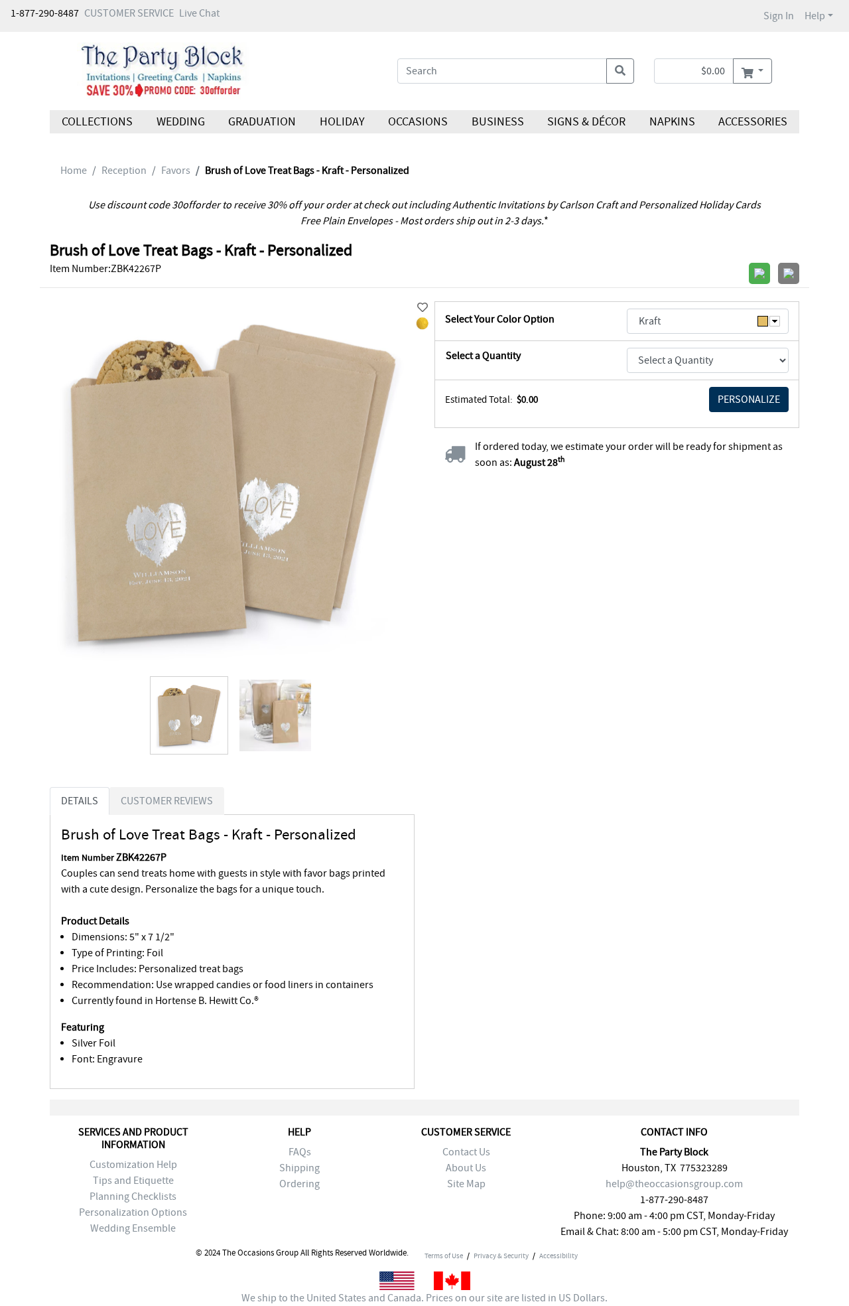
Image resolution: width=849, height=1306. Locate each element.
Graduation (262, 121)
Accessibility (558, 1255)
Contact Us (466, 1152)
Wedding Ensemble (133, 1228)
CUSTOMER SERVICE (129, 13)
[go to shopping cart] (752, 71)
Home (73, 170)
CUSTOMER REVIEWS (167, 801)
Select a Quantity (483, 355)
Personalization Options (133, 1212)
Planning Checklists (133, 1196)
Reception (124, 170)
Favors (175, 170)
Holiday (341, 121)
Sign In (778, 16)
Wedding (180, 121)
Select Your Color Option (500, 319)
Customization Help (133, 1164)
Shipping (299, 1168)
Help (815, 16)
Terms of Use (443, 1255)
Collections (97, 121)
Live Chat (199, 13)
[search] (620, 71)
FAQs (300, 1152)
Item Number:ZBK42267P (105, 268)
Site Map (466, 1184)
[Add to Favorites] (422, 308)
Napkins (672, 121)
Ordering (299, 1184)
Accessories (752, 121)
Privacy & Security (501, 1255)
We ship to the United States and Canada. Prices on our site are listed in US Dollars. (424, 1298)
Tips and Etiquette (133, 1180)
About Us (466, 1168)
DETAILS (79, 801)
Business (498, 121)
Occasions (418, 121)
